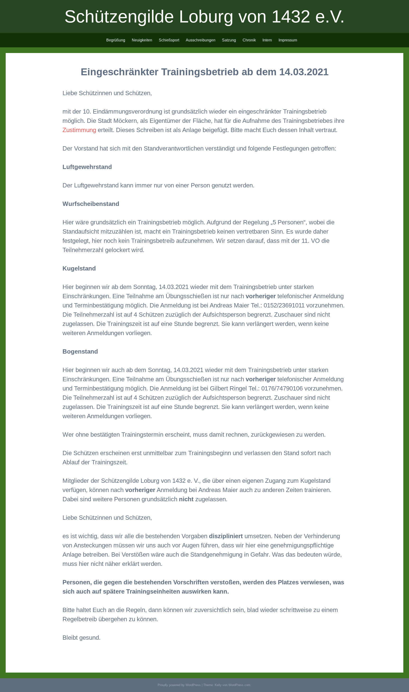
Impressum (288, 40)
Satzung (229, 40)
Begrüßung (115, 40)
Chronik (249, 40)
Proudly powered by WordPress (179, 685)
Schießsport (169, 40)
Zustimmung (80, 129)
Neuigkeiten (142, 40)
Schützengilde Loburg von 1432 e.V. (204, 16)
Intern (267, 40)
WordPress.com (239, 685)
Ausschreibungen (200, 40)
